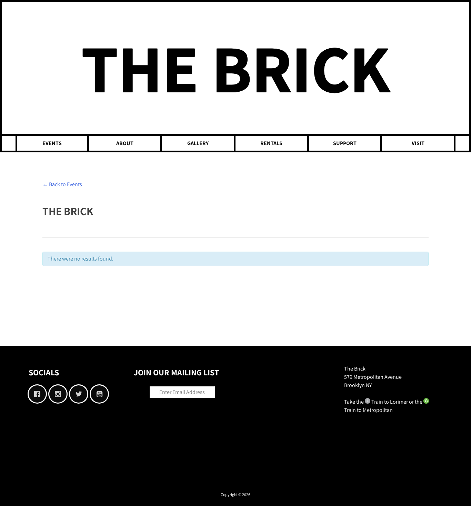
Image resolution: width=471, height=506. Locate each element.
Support (345, 143)
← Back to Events (62, 184)
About (124, 143)
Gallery (198, 143)
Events (52, 143)
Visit (418, 143)
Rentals (271, 143)
